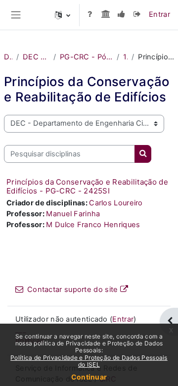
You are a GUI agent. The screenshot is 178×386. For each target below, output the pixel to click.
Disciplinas (8, 56)
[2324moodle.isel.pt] (105, 14)
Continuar (89, 377)
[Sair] (137, 14)
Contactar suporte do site (72, 289)
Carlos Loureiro (116, 202)
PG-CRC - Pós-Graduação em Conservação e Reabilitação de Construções (86, 56)
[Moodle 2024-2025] (121, 14)
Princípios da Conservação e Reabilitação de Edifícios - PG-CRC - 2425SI (87, 186)
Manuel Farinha (73, 213)
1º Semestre (125, 56)
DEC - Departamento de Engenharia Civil (36, 56)
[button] (62, 15)
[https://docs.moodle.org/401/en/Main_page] (89, 14)
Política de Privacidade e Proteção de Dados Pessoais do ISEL (89, 361)
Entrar (159, 14)
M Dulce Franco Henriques (93, 224)
